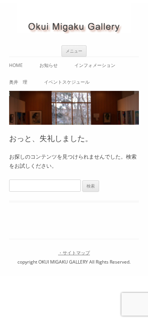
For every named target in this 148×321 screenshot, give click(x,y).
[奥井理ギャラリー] (74, 19)
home (16, 65)
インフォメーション (94, 65)
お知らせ (48, 65)
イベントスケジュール (67, 82)
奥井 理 (18, 82)
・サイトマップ (74, 252)
